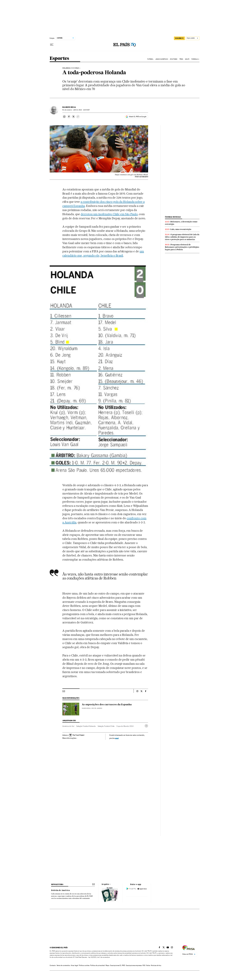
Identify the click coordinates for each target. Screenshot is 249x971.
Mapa (107, 965)
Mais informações (69, 738)
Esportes (59, 58)
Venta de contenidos (63, 965)
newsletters (57, 884)
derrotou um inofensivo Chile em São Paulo (109, 214)
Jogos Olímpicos (161, 59)
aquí (117, 738)
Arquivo (105, 884)
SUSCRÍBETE (179, 38)
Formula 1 (195, 59)
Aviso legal (74, 965)
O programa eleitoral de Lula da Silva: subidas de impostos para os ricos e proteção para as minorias (182, 237)
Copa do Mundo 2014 (125, 726)
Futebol (150, 59)
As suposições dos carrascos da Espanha (107, 704)
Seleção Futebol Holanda (86, 726)
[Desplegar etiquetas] (146, 726)
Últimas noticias (173, 217)
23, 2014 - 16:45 (81, 110)
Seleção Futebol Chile (106, 726)
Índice (148, 965)
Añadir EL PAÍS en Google (137, 117)
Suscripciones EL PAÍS (117, 965)
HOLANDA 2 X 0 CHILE (70, 68)
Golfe (187, 59)
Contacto (53, 965)
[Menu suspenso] (52, 45)
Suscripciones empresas (134, 965)
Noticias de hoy (156, 965)
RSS (144, 965)
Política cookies (84, 965)
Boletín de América (60, 890)
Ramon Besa (69, 107)
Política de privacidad (97, 965)
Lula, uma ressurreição (180, 229)
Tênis (181, 59)
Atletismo (173, 59)
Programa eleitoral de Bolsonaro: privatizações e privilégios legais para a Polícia (182, 247)
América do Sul (68, 726)
